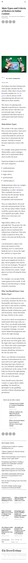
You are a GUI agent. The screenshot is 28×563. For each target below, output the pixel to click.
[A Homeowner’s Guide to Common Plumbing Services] (5, 404)
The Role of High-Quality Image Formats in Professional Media (11, 486)
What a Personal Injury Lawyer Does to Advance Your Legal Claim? (17, 423)
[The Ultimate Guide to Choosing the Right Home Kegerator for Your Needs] (8, 523)
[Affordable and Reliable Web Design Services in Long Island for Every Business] (20, 523)
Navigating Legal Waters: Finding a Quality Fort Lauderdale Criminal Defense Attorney (20, 514)
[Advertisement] (14, 41)
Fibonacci (17, 187)
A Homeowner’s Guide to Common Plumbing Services (16, 405)
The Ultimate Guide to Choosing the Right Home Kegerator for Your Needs (7, 530)
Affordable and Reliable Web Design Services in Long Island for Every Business (19, 530)
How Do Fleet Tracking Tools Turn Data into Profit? (14, 481)
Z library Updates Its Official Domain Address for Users (16, 413)
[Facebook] (3, 21)
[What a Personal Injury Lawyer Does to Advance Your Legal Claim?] (5, 421)
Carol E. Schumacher (14, 78)
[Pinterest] (10, 21)
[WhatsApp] (13, 21)
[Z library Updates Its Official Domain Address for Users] (5, 413)
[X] (6, 21)
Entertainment (5, 16)
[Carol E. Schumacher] (4, 78)
